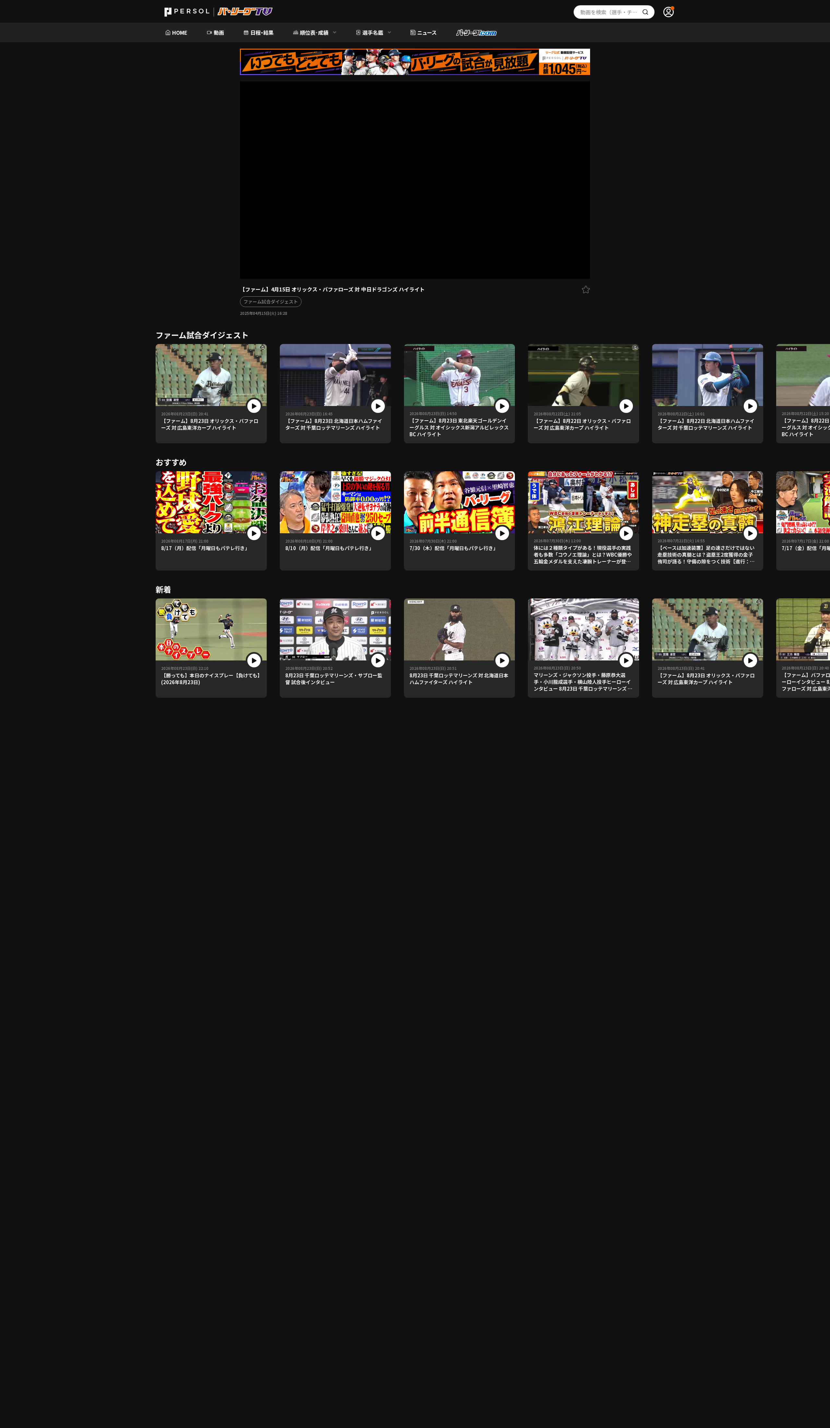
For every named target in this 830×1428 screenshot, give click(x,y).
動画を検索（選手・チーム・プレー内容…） (617, 12)
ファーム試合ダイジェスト (270, 301)
